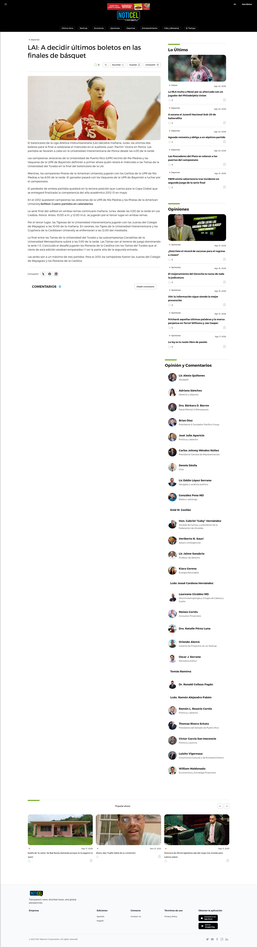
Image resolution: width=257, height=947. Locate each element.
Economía (99, 28)
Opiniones (115, 28)
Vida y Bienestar (171, 28)
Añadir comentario (145, 286)
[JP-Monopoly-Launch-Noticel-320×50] (128, 6)
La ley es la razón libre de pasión (187, 342)
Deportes (130, 28)
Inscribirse (247, 4)
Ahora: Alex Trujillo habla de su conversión (47, 853)
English (100, 921)
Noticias (83, 28)
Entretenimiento (149, 28)
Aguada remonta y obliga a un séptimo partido (196, 137)
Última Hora (67, 28)
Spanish (100, 916)
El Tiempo (190, 28)
